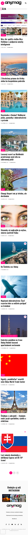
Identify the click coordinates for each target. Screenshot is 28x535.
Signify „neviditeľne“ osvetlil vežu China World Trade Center (13, 380)
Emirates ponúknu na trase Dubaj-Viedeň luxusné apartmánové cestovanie (11, 342)
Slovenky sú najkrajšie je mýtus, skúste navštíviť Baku (13, 231)
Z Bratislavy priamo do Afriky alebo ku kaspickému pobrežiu (13, 80)
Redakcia (14, 518)
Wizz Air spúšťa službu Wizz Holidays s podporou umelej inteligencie (12, 42)
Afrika (3, 35)
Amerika (4, 411)
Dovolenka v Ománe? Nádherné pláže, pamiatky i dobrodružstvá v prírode (13, 118)
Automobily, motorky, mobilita (9, 336)
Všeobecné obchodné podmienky (14, 515)
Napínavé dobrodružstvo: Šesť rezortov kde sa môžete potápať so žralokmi (13, 303)
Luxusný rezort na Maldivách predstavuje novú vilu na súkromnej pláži (12, 157)
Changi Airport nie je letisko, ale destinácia (14, 195)
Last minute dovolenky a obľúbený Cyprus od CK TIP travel (12, 458)
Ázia (3, 111)
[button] (6, 498)
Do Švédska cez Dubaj (9, 266)
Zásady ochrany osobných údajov (14, 512)
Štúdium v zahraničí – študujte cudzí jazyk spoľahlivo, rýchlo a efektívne (13, 418)
